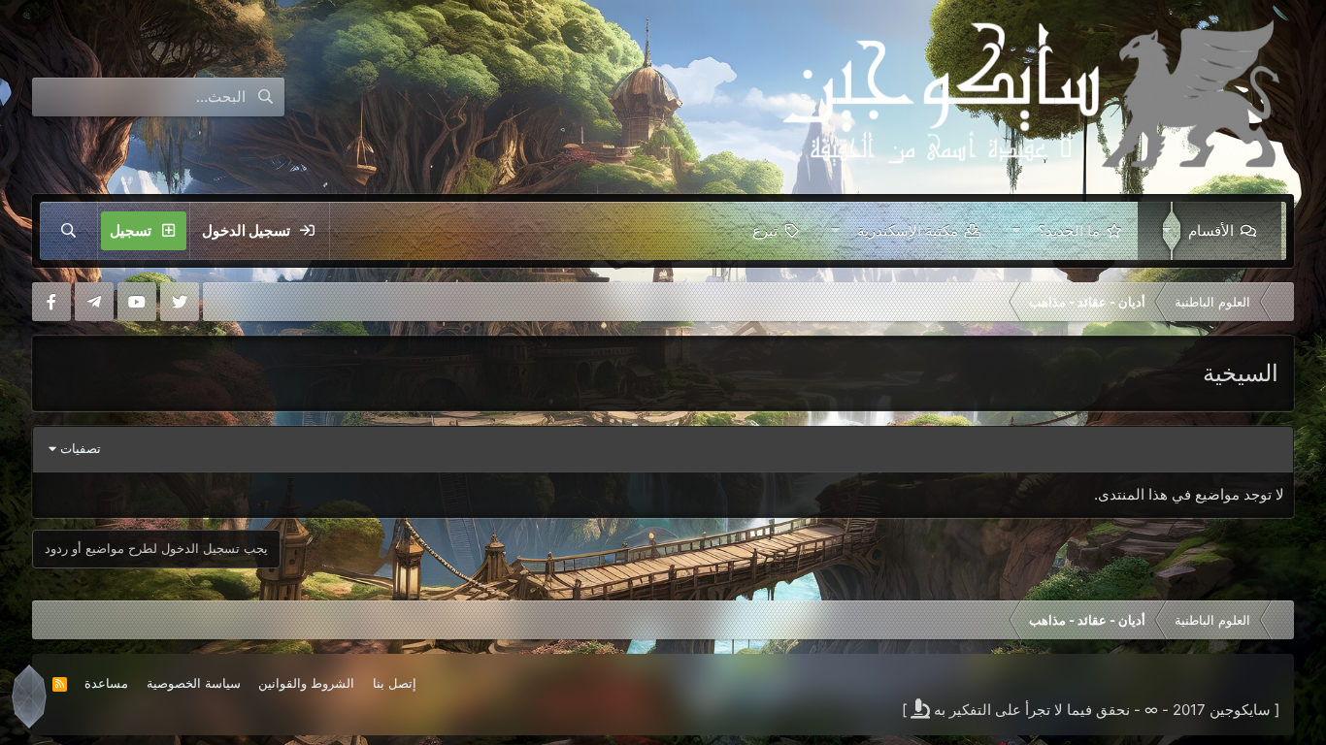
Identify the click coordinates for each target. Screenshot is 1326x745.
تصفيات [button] (80, 448)
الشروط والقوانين (306, 683)
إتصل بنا (394, 683)
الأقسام (1211, 230)
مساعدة (106, 683)
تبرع (765, 230)
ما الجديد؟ (1069, 230)
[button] (1162, 231)
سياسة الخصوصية (194, 683)
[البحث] (69, 231)
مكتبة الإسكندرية (907, 230)
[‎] (1279, 301)
